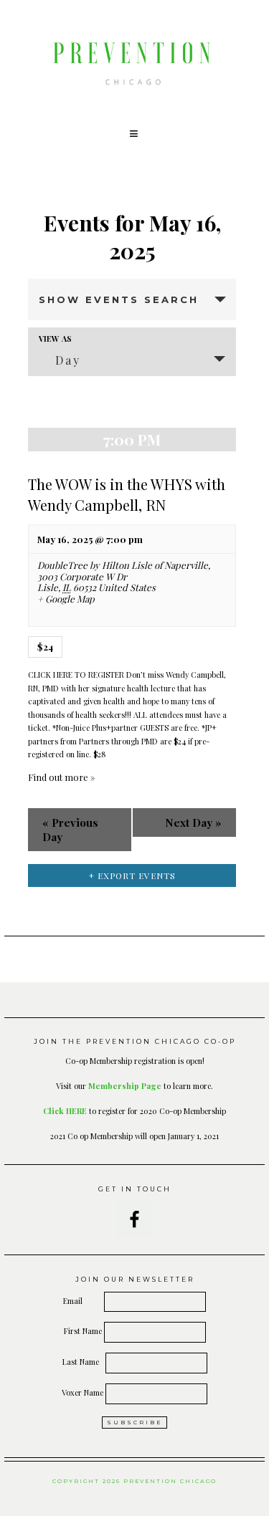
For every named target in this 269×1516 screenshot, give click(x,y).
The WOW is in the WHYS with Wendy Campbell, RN (126, 494)
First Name (83, 1330)
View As (55, 338)
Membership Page (124, 1085)
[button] (135, 134)
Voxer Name (82, 1392)
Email (82, 1300)
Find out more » (61, 777)
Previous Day (70, 829)
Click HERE (65, 1110)
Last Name (82, 1361)
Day (68, 360)
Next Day (193, 822)
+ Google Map (66, 599)
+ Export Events (132, 875)
